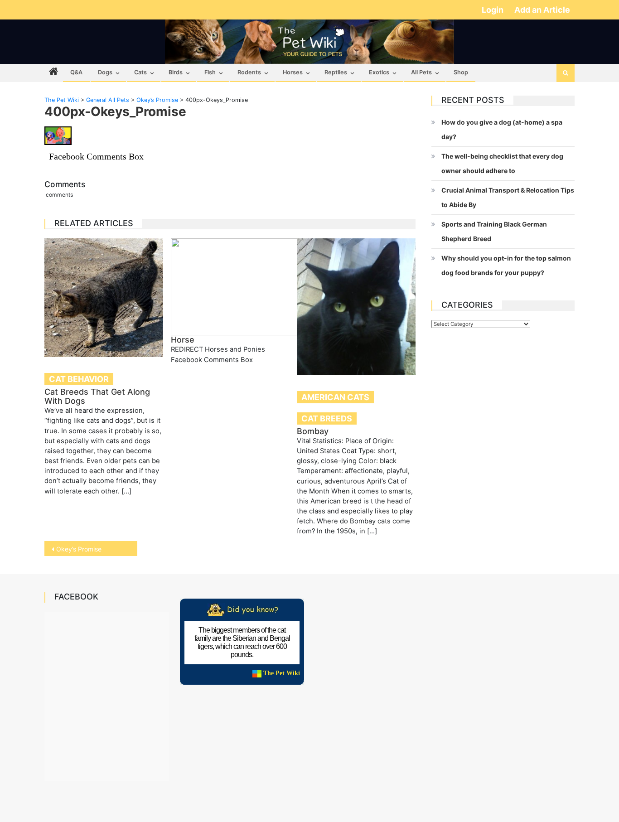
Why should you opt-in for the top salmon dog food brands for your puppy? (506, 265)
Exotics (379, 72)
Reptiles (335, 72)
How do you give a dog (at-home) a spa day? (501, 129)
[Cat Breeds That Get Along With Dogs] (103, 297)
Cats (140, 72)
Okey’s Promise (79, 549)
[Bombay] (356, 306)
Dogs (105, 72)
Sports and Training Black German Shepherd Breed (494, 231)
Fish (210, 72)
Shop (461, 72)
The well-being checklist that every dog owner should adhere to (502, 163)
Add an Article (542, 10)
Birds (176, 72)
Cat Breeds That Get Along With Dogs (97, 396)
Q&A (76, 72)
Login (493, 10)
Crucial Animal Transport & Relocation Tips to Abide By (507, 197)
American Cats (335, 397)
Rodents (249, 72)
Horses (293, 72)
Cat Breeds (326, 418)
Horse (182, 339)
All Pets (421, 72)
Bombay (313, 431)
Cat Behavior (79, 379)
